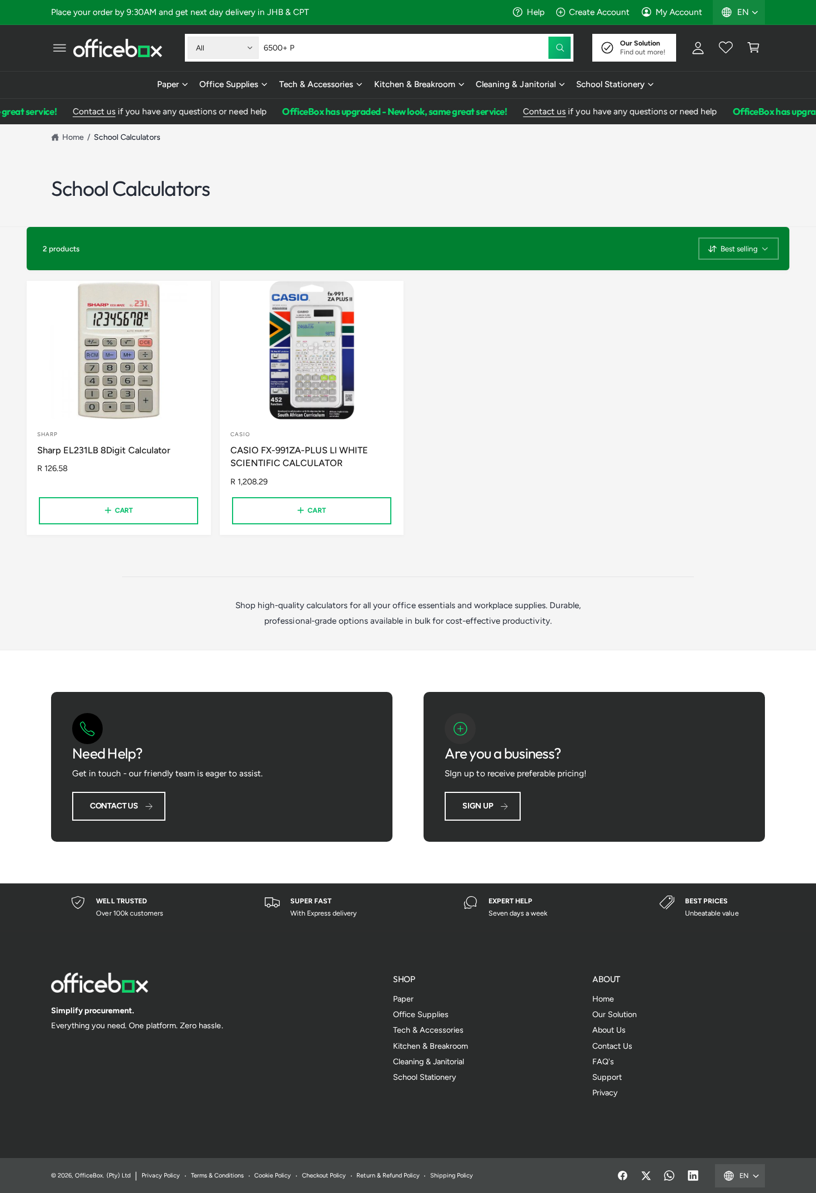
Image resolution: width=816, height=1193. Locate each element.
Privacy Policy (161, 1175)
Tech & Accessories (316, 84)
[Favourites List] (725, 48)
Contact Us (114, 806)
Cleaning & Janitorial (515, 84)
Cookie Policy (272, 1175)
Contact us (83, 111)
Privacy (605, 1093)
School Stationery (610, 84)
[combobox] (417, 48)
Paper (168, 84)
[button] (59, 48)
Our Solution (614, 1014)
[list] (408, 908)
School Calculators (127, 137)
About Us (609, 1030)
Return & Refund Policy (387, 1175)
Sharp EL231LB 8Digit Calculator (103, 450)
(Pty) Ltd (118, 1175)
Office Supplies (228, 84)
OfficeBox (89, 1175)
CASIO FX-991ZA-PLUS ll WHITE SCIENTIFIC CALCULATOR (299, 456)
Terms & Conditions (217, 1175)
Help (536, 12)
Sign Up (477, 806)
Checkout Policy (324, 1175)
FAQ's (603, 1061)
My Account (679, 12)
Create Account (599, 12)
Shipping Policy (451, 1175)
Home (73, 137)
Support (607, 1077)
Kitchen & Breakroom (414, 84)
